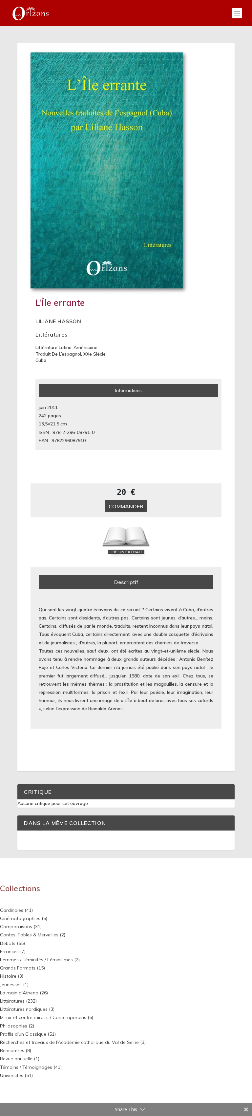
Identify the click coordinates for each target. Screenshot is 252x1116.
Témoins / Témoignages (26, 1067)
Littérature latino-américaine (66, 347)
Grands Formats (17, 968)
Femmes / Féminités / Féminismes (36, 960)
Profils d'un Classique (23, 1034)
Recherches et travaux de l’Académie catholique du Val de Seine (69, 1042)
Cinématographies (20, 918)
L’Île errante (60, 302)
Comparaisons (16, 927)
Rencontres (12, 1050)
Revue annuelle (16, 1059)
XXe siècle (94, 354)
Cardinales (11, 910)
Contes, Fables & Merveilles (29, 935)
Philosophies (13, 1026)
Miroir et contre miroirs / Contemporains (43, 1017)
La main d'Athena (19, 993)
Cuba (40, 360)
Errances (9, 951)
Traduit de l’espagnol (58, 354)
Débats (7, 943)
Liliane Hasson (58, 321)
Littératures (51, 334)
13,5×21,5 (49, 424)
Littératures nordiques (24, 1009)
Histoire (8, 976)
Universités (11, 1075)
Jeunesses (11, 985)
